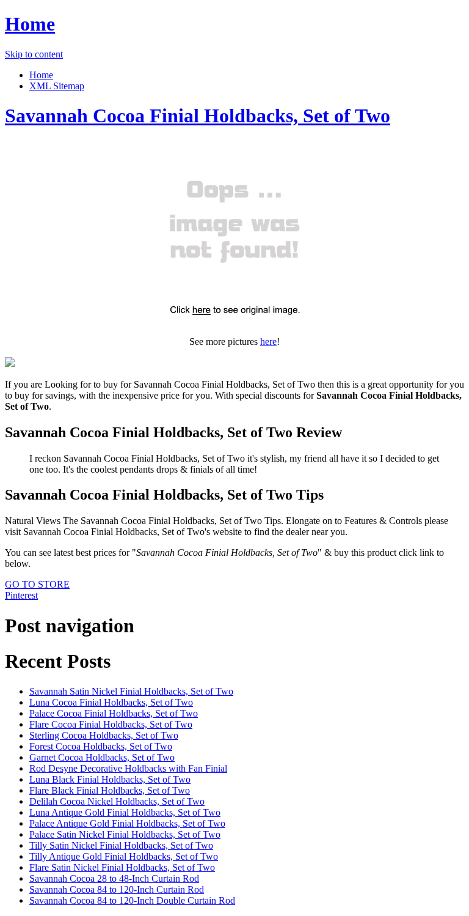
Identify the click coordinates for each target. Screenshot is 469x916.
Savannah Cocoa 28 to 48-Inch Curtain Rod (114, 878)
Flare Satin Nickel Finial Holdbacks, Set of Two (122, 867)
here (268, 341)
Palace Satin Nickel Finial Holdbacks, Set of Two (124, 834)
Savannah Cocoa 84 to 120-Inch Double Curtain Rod (132, 900)
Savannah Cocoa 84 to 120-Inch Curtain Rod (116, 889)
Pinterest (21, 595)
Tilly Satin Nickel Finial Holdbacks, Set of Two (121, 845)
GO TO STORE (37, 584)
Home (30, 24)
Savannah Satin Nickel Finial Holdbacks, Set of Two (131, 691)
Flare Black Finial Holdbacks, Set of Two (109, 790)
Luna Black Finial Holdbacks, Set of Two (110, 779)
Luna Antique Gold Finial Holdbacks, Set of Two (124, 812)
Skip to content (34, 54)
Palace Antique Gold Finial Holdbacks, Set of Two (127, 823)
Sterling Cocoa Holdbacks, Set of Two (103, 735)
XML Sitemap (56, 86)
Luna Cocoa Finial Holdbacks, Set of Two (111, 702)
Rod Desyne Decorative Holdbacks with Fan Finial (128, 768)
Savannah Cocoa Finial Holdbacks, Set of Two (197, 116)
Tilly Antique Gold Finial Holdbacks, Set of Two (123, 856)
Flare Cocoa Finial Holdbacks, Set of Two (110, 724)
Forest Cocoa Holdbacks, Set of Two (100, 746)
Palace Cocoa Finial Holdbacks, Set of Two (113, 713)
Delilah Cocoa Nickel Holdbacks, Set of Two (117, 801)
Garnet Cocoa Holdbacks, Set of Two (102, 757)
